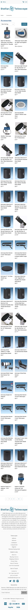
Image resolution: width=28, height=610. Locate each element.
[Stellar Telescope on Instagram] (17, 581)
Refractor (14, 540)
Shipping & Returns (14, 559)
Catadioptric (14, 542)
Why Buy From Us (14, 557)
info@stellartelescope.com (14, 577)
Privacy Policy (14, 561)
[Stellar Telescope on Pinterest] (14, 581)
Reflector (14, 538)
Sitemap (14, 601)
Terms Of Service (14, 563)
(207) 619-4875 (14, 575)
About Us (14, 554)
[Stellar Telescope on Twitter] (10, 581)
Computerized (14, 544)
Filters (24, 24)
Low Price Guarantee (14, 565)
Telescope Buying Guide (14, 549)
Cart (26, 2)
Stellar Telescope (11, 598)
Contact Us (14, 571)
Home (2, 15)
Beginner (14, 547)
